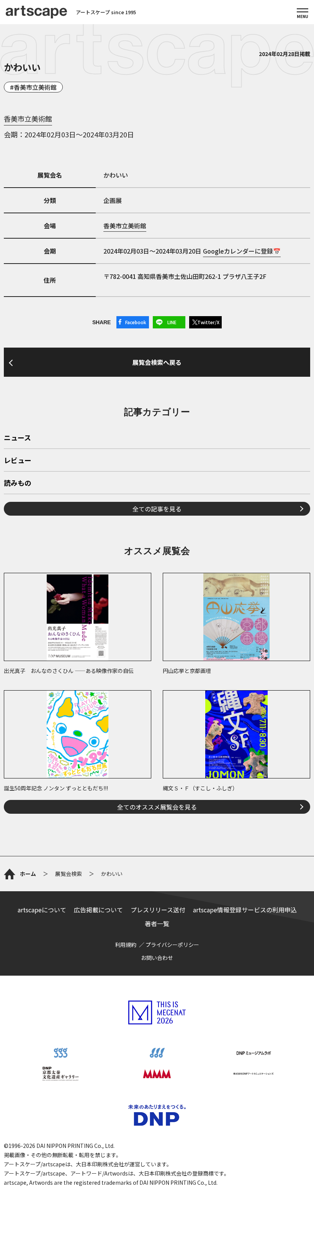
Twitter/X (208, 322)
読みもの (17, 483)
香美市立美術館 (35, 87)
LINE (172, 322)
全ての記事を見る (157, 508)
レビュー (17, 461)
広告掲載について (98, 909)
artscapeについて (42, 909)
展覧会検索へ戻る (157, 362)
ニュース (17, 438)
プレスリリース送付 (158, 909)
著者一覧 (157, 923)
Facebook (135, 322)
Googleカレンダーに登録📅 (242, 251)
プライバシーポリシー (172, 944)
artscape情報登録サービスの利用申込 (245, 909)
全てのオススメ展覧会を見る (157, 806)
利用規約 (125, 944)
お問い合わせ (157, 957)
